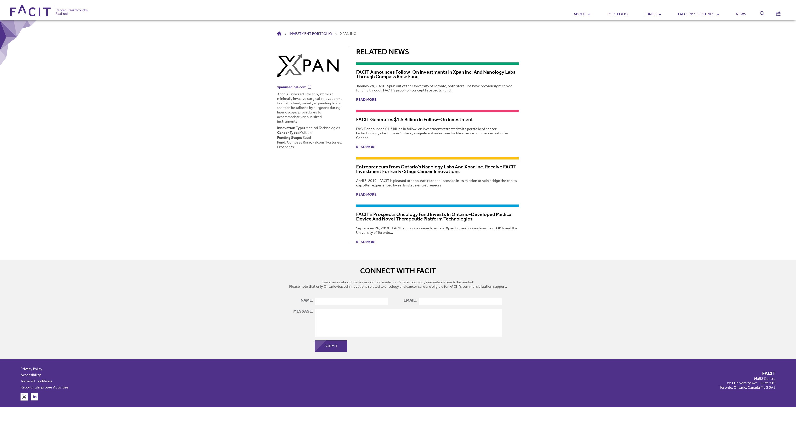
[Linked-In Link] (34, 399)
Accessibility (31, 375)
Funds (650, 14)
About (580, 14)
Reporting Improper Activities (45, 387)
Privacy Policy (31, 368)
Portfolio (618, 14)
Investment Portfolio (310, 33)
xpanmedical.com (292, 87)
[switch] (760, 14)
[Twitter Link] (24, 399)
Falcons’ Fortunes (696, 14)
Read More (366, 99)
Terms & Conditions (36, 381)
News (741, 14)
